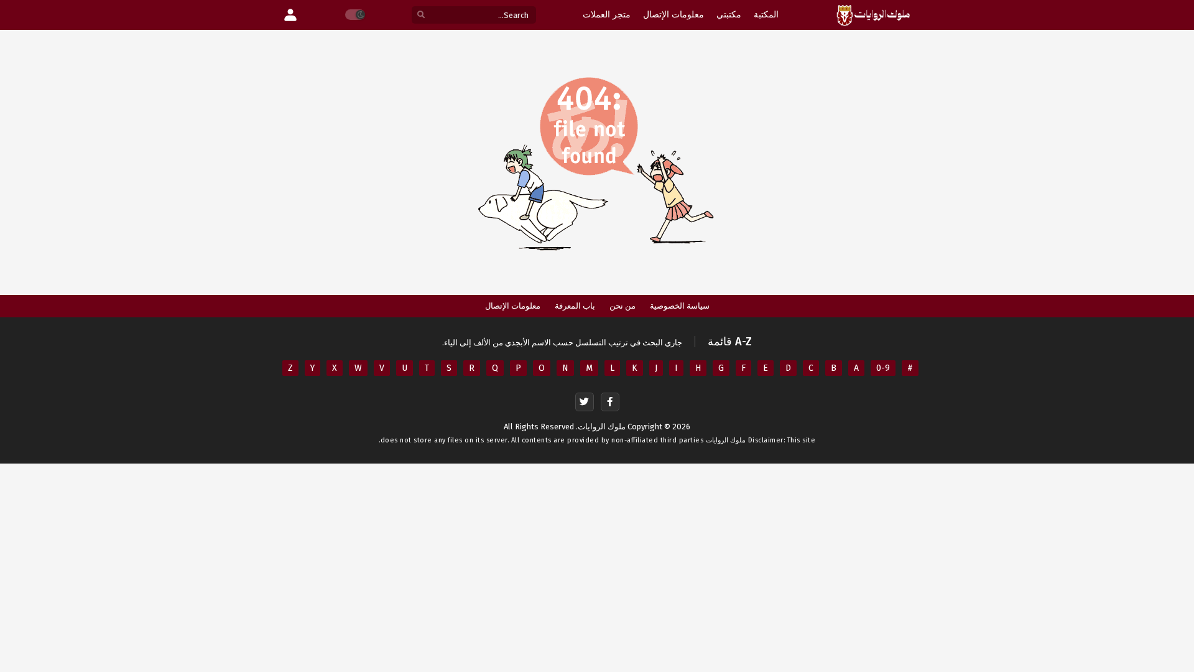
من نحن (622, 305)
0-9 (883, 368)
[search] (421, 15)
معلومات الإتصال (512, 305)
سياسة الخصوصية (680, 305)
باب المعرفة (575, 305)
